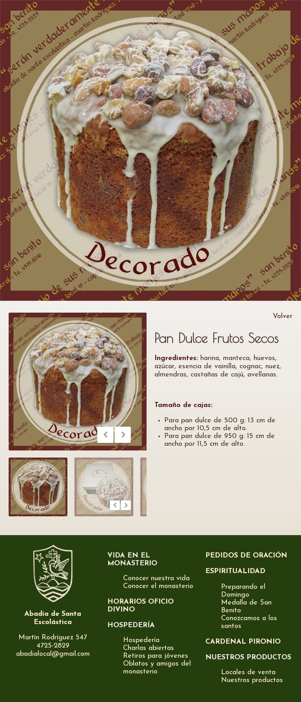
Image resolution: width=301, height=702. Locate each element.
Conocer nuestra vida (156, 578)
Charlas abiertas (148, 648)
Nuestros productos (252, 680)
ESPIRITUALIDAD (235, 571)
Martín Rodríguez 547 (52, 637)
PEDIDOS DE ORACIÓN (246, 555)
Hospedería (141, 640)
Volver (282, 316)
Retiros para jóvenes (155, 656)
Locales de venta (248, 672)
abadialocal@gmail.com (53, 654)
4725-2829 (52, 646)
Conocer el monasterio (158, 586)
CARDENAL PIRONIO (243, 642)
